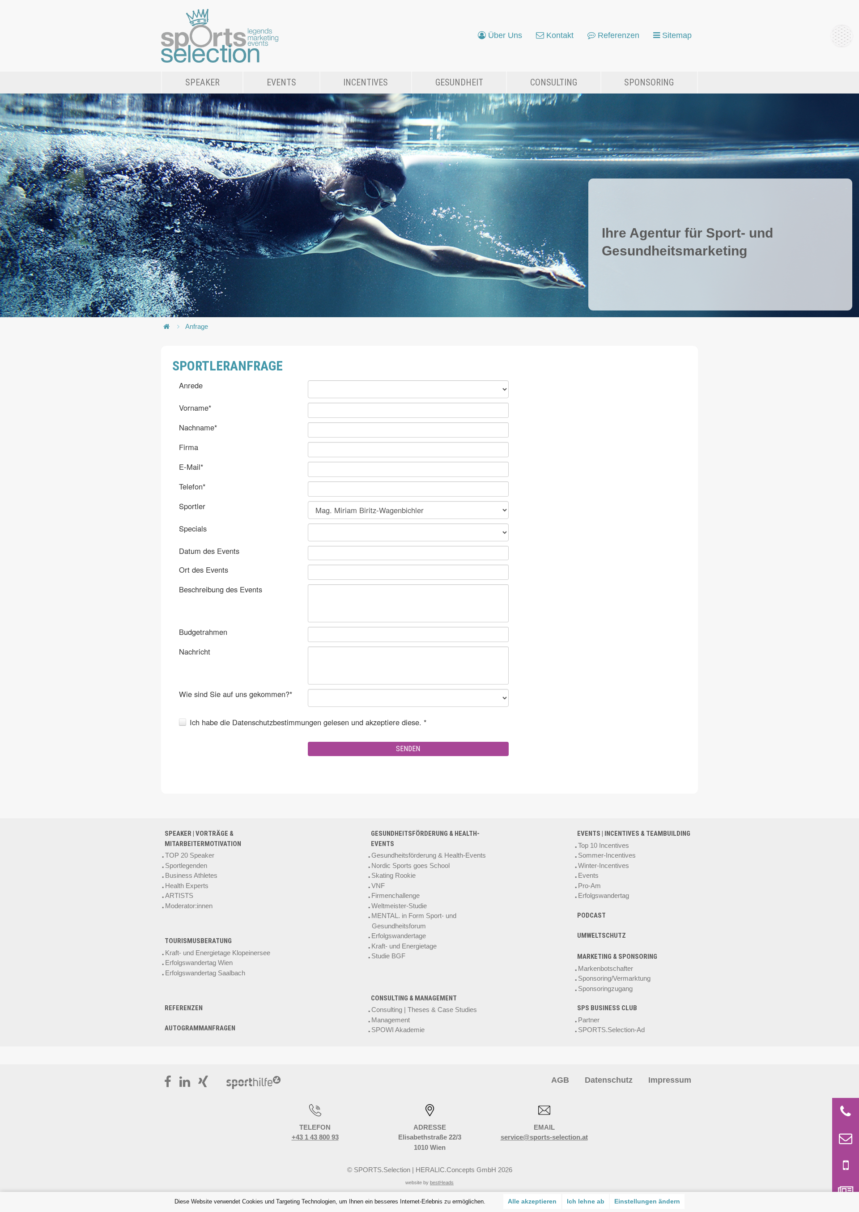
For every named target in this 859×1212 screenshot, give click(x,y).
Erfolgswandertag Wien (199, 962)
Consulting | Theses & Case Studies (424, 1009)
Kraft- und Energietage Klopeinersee (217, 953)
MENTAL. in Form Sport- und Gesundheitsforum (413, 921)
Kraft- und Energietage (404, 946)
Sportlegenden (186, 865)
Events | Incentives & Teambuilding (633, 833)
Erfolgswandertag (603, 895)
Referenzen (184, 1008)
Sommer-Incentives (607, 855)
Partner (589, 1020)
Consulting (553, 82)
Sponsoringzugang (605, 988)
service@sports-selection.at (544, 1137)
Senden (408, 748)
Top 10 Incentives (603, 845)
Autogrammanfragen (200, 1028)
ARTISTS (179, 895)
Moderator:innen (189, 906)
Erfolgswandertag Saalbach (205, 973)
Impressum (669, 1080)
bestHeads (442, 1182)
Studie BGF (388, 956)
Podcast (591, 915)
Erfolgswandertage (398, 936)
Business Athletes (191, 875)
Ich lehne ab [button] (585, 1201)
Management (390, 1020)
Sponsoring (649, 82)
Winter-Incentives (603, 865)
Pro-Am (589, 885)
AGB (560, 1080)
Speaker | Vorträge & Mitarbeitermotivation (203, 838)
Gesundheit (459, 82)
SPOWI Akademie (398, 1029)
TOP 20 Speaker (189, 855)
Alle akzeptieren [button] (532, 1201)
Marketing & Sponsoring (617, 957)
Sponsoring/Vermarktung (614, 978)
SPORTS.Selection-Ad (611, 1029)
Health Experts (186, 885)
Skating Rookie (393, 875)
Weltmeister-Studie (399, 906)
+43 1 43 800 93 (315, 1137)
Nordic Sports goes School (410, 865)
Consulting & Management (414, 998)
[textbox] (408, 410)
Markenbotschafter (605, 968)
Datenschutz (609, 1080)
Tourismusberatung (198, 941)
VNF (378, 885)
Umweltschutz (601, 935)
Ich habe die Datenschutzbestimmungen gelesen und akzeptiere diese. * (308, 722)
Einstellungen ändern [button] (647, 1201)
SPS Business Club (607, 1008)
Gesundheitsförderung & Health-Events (425, 838)
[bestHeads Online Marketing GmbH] (220, 36)
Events (281, 82)
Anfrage (196, 326)
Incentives (365, 82)
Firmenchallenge (395, 895)
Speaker (202, 82)
